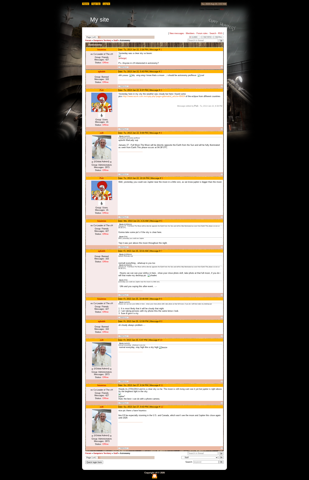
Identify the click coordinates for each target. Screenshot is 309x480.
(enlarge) (122, 58)
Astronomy (125, 40)
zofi (101, 133)
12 (162, 407)
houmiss (101, 49)
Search (213, 33)
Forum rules (202, 33)
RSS (222, 9)
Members (190, 33)
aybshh (101, 71)
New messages (177, 33)
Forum (88, 40)
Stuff (115, 40)
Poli (102, 90)
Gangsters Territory (102, 40)
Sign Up (96, 4)
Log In (106, 4)
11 (162, 385)
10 (161, 340)
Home (85, 4)
